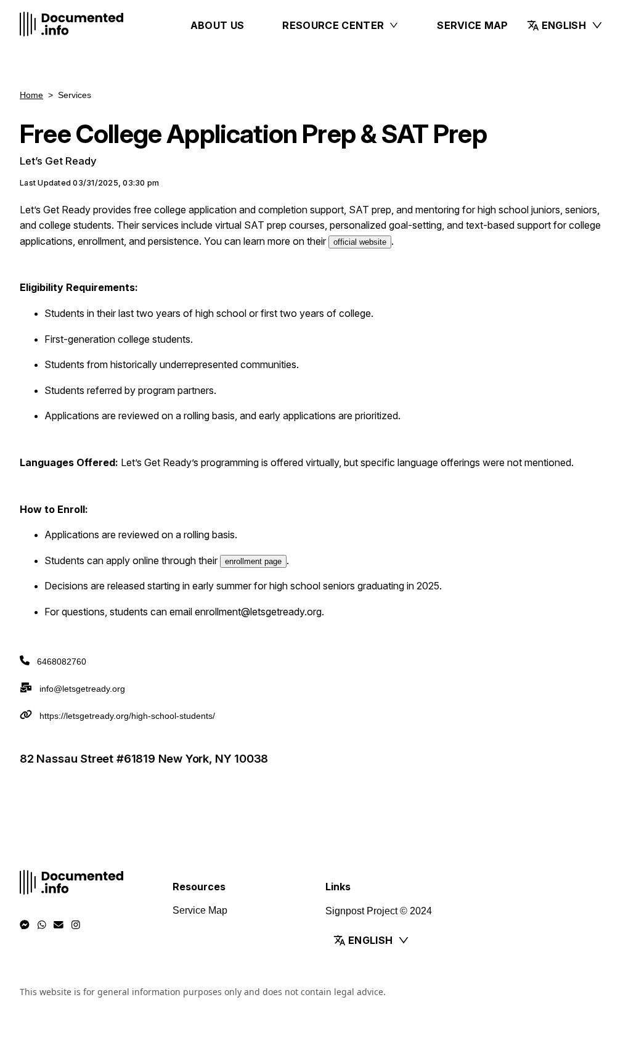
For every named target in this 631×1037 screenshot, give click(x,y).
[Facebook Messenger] (25, 925)
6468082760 (61, 661)
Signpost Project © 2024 (378, 911)
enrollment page (253, 561)
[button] (565, 25)
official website (359, 242)
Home (31, 95)
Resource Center (333, 25)
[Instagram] (76, 925)
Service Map (472, 25)
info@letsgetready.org (82, 689)
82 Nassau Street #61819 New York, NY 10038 (144, 758)
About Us (217, 25)
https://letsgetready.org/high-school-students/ (127, 716)
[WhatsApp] (42, 925)
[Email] (58, 925)
